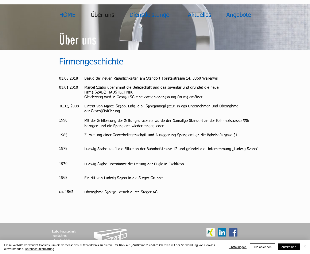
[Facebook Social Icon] (233, 232)
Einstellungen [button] (238, 247)
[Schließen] (304, 247)
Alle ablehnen (262, 247)
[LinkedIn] (222, 232)
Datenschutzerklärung (39, 249)
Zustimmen (288, 247)
